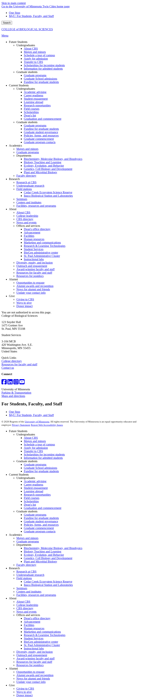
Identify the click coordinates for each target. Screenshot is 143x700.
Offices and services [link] (28, 225)
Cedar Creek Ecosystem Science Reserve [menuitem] (48, 192)
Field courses (31, 498)
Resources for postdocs (30, 665)
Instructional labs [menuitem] (34, 259)
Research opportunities (37, 494)
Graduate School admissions (40, 467)
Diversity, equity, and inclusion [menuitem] (34, 262)
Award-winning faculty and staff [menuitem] (35, 269)
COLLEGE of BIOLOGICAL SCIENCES (27, 29)
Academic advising (35, 481)
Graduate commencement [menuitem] (39, 138)
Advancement (32, 621)
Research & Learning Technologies (44, 635)
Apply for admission (36, 447)
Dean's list (30, 504)
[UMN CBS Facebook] (4, 383)
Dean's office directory (37, 618)
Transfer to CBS (33, 451)
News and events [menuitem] (26, 222)
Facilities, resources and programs (36, 595)
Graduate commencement (39, 528)
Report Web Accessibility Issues (47, 425)
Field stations (24, 578)
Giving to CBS (25, 688)
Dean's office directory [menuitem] (37, 229)
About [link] (12, 209)
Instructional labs (34, 648)
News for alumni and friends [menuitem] (33, 289)
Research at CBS (26, 571)
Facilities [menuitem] (29, 235)
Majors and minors (35, 441)
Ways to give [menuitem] (24, 302)
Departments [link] (23, 155)
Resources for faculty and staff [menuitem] (34, 272)
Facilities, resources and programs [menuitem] (36, 205)
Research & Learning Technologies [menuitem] (44, 245)
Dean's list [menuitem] (30, 115)
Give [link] (12, 296)
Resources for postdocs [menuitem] (30, 276)
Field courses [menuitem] (31, 108)
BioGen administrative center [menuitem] (41, 252)
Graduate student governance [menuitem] (41, 132)
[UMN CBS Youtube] (22, 383)
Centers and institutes (28, 591)
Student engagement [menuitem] (36, 98)
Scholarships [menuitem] (31, 112)
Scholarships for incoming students (44, 454)
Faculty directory (26, 564)
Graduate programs (35, 464)
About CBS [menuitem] (31, 48)
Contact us (7, 367)
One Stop (14, 12)
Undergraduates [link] (25, 45)
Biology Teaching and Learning (42, 551)
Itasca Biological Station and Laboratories (48, 584)
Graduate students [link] (26, 72)
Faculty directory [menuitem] (26, 175)
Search (7, 22)
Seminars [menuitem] (21, 199)
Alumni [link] (13, 279)
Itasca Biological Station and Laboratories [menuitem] (48, 195)
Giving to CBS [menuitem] (25, 299)
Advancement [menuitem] (32, 232)
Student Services (33, 638)
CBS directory (24, 608)
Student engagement (36, 488)
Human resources (34, 628)
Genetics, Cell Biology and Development (48, 558)
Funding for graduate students (41, 471)
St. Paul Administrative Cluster (42, 645)
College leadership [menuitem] (27, 215)
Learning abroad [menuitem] (33, 102)
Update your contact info (31, 681)
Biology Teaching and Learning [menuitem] (42, 162)
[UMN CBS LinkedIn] (10, 383)
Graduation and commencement (42, 508)
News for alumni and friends (33, 678)
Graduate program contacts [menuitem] (39, 142)
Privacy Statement (21, 425)
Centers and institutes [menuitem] (28, 202)
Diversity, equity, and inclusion (34, 651)
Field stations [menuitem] (24, 189)
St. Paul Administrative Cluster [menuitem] (42, 255)
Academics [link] (15, 145)
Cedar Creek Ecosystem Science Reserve (48, 581)
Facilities (29, 625)
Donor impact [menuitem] (24, 306)
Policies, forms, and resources (41, 524)
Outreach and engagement (31, 655)
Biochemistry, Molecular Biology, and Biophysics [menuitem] (53, 159)
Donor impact (24, 695)
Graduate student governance (41, 521)
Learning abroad (33, 491)
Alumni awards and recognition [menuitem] (34, 286)
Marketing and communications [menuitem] (42, 242)
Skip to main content (13, 3)
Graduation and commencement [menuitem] (42, 118)
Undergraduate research (30, 574)
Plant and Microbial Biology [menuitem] (40, 172)
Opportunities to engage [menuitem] (30, 282)
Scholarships (31, 501)
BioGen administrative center (41, 641)
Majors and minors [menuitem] (35, 52)
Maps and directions (13, 396)
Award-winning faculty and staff (35, 658)
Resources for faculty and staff (19, 364)
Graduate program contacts (39, 531)
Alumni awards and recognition (34, 675)
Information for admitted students (43, 457)
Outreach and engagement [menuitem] (31, 266)
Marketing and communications (42, 631)
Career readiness (33, 484)
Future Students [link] (18, 41)
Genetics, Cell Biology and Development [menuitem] (48, 169)
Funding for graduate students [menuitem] (41, 82)
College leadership (27, 605)
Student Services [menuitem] (33, 249)
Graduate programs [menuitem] (35, 75)
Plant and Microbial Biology (40, 561)
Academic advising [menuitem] (35, 92)
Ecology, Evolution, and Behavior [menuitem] (44, 165)
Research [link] (14, 179)
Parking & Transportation (16, 392)
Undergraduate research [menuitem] (30, 185)
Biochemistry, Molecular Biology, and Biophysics (53, 548)
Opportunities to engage (30, 671)
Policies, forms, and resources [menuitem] (41, 135)
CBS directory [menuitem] (24, 219)
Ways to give (24, 691)
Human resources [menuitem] (34, 239)
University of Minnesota (37, 421)
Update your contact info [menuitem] (31, 292)
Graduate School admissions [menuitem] (40, 78)
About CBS (31, 437)
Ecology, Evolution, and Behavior (44, 554)
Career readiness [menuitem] (33, 95)
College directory (11, 361)
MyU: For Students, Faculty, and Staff (31, 16)
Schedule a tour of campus (39, 444)
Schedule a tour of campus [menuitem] (39, 55)
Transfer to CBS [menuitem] (33, 62)
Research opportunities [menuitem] (37, 105)
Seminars (21, 588)
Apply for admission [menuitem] (36, 58)
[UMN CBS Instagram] (16, 383)
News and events (26, 611)
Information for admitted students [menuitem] (43, 68)
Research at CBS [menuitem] (26, 182)
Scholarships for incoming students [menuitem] (44, 65)
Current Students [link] (19, 85)
